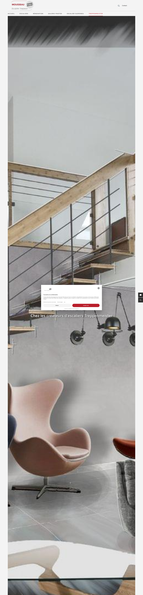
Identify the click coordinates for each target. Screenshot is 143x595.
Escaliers (24, 13)
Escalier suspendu (75, 13)
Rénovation (38, 13)
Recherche (117, 5)
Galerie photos (55, 13)
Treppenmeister (96, 13)
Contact (124, 5)
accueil (11, 13)
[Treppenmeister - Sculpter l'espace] (22, 6)
